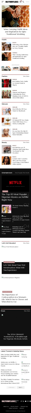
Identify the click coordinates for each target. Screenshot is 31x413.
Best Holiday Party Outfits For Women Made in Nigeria (20, 83)
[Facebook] (21, 401)
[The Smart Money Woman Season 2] (6, 209)
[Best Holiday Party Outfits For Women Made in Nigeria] (6, 83)
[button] (3, 2)
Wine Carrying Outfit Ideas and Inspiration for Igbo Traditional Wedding (15, 31)
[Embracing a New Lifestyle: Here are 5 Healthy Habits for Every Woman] (6, 46)
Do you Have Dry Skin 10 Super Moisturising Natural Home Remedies (20, 133)
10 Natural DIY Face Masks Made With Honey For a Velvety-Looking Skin (20, 121)
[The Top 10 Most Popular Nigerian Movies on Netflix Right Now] (15, 183)
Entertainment (7, 173)
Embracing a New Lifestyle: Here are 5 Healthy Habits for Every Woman (20, 46)
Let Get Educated (9, 262)
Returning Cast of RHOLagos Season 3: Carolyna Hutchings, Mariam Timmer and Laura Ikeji (20, 229)
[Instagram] (28, 401)
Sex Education (7, 291)
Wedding (14, 52)
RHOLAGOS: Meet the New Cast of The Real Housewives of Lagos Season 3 (20, 218)
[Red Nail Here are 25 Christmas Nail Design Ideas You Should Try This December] (6, 149)
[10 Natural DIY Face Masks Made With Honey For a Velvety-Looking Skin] (6, 122)
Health (14, 42)
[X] (23, 401)
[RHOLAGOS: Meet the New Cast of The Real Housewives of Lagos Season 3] (6, 219)
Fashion (4, 76)
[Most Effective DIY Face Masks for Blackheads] (6, 111)
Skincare (5, 104)
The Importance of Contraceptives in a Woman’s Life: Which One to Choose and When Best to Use (15, 298)
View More (26, 76)
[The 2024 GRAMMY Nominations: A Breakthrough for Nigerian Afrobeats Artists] (15, 328)
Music (3, 311)
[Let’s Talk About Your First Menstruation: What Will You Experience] (15, 254)
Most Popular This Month (22, 173)
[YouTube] (25, 401)
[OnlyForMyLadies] (12, 2)
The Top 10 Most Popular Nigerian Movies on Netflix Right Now (15, 197)
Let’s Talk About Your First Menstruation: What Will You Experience (14, 267)
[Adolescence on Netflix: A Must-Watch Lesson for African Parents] (26, 363)
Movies (5, 191)
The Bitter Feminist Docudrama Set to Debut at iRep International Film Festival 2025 (10, 381)
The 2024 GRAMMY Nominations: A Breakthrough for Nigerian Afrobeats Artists (15, 336)
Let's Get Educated (9, 243)
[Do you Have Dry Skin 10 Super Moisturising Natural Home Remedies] (6, 133)
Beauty (4, 142)
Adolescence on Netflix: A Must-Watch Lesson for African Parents (10, 364)
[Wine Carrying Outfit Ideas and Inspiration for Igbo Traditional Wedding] (15, 16)
